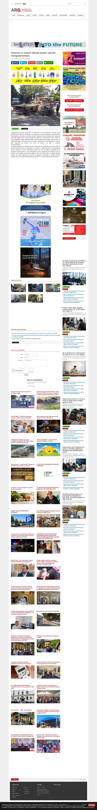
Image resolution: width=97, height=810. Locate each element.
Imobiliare (80, 15)
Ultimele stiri (21, 15)
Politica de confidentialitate (43, 793)
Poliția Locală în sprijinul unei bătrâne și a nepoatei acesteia (26, 338)
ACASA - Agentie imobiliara (15, 796)
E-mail (21, 357)
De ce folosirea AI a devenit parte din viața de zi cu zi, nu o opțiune (74, 353)
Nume (21, 354)
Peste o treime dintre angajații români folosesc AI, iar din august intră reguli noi (74, 309)
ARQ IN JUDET (63, 15)
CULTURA (54, 15)
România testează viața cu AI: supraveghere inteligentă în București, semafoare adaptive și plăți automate (74, 496)
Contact (38, 794)
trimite (26, 374)
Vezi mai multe (82, 779)
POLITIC (35, 15)
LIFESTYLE (72, 15)
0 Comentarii (27, 58)
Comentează (15, 128)
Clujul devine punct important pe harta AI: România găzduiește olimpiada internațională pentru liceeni (73, 449)
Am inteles (91, 805)
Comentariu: (20, 360)
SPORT (48, 15)
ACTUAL (41, 15)
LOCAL (28, 15)
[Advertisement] (48, 30)
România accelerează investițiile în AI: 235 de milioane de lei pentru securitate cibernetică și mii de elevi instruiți (74, 263)
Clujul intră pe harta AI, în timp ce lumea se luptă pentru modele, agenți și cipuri (74, 400)
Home (13, 15)
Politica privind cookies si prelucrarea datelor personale (43, 790)
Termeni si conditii (41, 787)
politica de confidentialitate (74, 804)
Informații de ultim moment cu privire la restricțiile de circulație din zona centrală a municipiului (34, 333)
